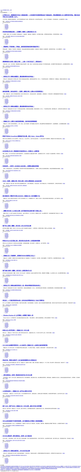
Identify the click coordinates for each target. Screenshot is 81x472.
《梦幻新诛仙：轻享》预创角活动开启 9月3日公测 (17, 375)
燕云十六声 (9, 21)
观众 (17, 125)
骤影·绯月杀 (9, 215)
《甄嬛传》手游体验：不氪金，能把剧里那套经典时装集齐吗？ (21, 46)
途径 (12, 125)
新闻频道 (5, 10)
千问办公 (13, 140)
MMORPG (16, 185)
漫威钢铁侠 (12, 467)
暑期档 (14, 66)
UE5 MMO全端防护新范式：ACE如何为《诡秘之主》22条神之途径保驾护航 (25, 345)
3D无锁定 (19, 81)
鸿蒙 (17, 410)
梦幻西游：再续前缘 (15, 364)
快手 (8, 200)
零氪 (13, 51)
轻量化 (23, 380)
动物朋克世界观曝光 (15, 466)
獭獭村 (62, 466)
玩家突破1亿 (20, 21)
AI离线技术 (31, 467)
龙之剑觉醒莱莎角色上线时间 (25, 468)
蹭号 (16, 304)
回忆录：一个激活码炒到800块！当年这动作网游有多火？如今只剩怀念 (23, 300)
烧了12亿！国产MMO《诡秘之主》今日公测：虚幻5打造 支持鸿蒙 (22, 406)
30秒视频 (19, 245)
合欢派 (23, 440)
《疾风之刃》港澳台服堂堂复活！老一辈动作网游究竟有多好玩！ (22, 285)
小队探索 (67, 467)
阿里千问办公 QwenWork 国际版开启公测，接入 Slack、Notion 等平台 (23, 136)
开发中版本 (59, 467)
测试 (15, 319)
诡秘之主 (9, 125)
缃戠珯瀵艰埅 (37, 469)
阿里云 (8, 245)
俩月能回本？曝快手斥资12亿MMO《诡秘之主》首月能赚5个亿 (21, 196)
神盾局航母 (38, 466)
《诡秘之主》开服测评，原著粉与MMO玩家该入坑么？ (19, 255)
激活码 (14, 304)
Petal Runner (58, 466)
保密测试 (9, 425)
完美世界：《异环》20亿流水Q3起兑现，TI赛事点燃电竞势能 (21, 166)
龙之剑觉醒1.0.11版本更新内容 (20, 467)
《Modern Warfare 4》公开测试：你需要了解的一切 (18, 315)
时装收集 (16, 51)
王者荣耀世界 (17, 425)
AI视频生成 (15, 245)
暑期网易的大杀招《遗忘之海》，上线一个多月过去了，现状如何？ (22, 61)
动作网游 (18, 110)
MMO (14, 200)
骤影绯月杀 (9, 275)
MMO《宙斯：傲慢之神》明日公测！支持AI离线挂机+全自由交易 (22, 181)
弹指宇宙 (19, 334)
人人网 (6, 29)
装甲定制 (33, 466)
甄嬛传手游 (9, 51)
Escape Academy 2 (37, 467)
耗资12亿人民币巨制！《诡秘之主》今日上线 (16, 330)
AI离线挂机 (24, 185)
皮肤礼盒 (63, 467)
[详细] (66, 19)
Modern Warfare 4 (10, 319)
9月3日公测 (17, 440)
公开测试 (21, 215)
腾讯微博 (6, 26)
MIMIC (27, 467)
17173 (1, 10)
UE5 (12, 349)
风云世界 (21, 364)
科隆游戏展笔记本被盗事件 (40, 468)
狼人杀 (13, 215)
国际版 (17, 140)
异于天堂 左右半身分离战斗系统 (25, 466)
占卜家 (14, 125)
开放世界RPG (16, 170)
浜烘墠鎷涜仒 (8, 469)
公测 (6, 21)
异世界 (23, 36)
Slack (19, 140)
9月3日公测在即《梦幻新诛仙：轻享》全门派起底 (17, 436)
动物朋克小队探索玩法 (73, 467)
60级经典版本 (17, 455)
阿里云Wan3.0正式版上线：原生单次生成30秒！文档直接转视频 (21, 240)
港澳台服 (13, 81)
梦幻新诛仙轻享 (10, 380)
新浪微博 (6, 25)
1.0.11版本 (66, 466)
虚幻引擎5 (20, 185)
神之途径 (21, 395)
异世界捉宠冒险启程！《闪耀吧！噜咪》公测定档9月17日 (19, 31)
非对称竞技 (17, 215)
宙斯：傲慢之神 (10, 185)
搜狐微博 (6, 42)
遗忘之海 (9, 66)
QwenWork (9, 140)
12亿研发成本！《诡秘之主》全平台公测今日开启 (17, 391)
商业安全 (22, 425)
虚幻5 (18, 230)
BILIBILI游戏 (18, 36)
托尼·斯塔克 (2, 466)
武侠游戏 (16, 21)
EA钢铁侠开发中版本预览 (51, 466)
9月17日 (14, 36)
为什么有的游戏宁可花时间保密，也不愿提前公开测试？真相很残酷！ (23, 421)
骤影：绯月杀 (10, 230)
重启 (16, 81)
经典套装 (19, 51)
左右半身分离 (42, 466)
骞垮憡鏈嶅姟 (14, 469)
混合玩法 (18, 66)
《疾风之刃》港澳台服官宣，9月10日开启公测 (16, 450)
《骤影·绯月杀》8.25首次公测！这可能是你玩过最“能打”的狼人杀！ (22, 211)
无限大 (8, 155)
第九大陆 (9, 304)
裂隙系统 (33, 468)
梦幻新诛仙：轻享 (11, 440)
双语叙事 (42, 467)
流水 (19, 170)
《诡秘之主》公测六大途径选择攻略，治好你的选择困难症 (20, 121)
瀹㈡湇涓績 (32, 469)
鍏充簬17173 (2, 469)
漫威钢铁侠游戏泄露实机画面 (51, 468)
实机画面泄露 (8, 466)
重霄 (20, 155)
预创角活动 (16, 380)
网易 (13, 21)
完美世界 (9, 170)
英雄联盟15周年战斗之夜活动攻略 (12, 468)
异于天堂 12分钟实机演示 (73, 466)
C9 (11, 304)
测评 (14, 260)
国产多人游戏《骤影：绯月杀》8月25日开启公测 (17, 225)
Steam (22, 275)
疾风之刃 (9, 81)
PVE (16, 260)
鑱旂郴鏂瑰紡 (26, 469)
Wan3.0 (11, 245)
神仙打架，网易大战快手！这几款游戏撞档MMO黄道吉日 (20, 360)
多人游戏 (21, 230)
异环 (12, 170)
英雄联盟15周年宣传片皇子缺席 (50, 467)
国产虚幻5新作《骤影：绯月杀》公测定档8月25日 (17, 270)
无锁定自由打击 (23, 455)
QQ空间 (6, 24)
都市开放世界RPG (15, 155)
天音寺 (20, 440)
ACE (16, 349)
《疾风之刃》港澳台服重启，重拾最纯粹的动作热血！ (18, 76)
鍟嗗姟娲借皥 (20, 469)
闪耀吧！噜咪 (10, 36)
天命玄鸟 (15, 230)
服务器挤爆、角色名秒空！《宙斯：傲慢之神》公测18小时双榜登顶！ (23, 91)
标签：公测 (9, 10)
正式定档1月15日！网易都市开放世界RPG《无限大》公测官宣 (21, 151)
